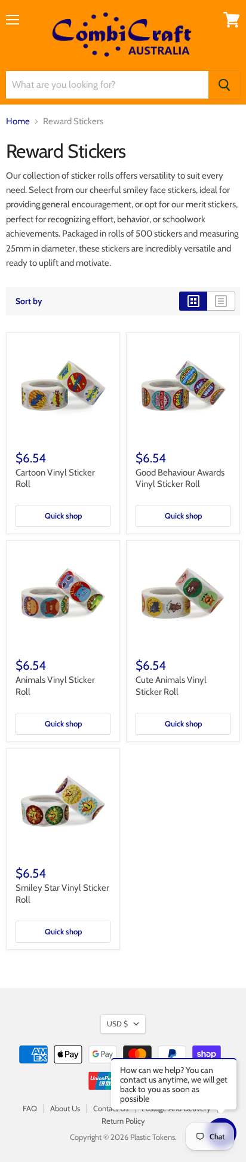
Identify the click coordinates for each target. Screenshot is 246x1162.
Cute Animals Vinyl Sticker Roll (171, 685)
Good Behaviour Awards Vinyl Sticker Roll (180, 478)
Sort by (29, 301)
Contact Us (110, 1108)
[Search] (224, 85)
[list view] (221, 301)
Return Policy (123, 1121)
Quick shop (63, 515)
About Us (65, 1108)
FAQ (30, 1108)
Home (18, 121)
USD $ (117, 1023)
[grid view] (193, 301)
